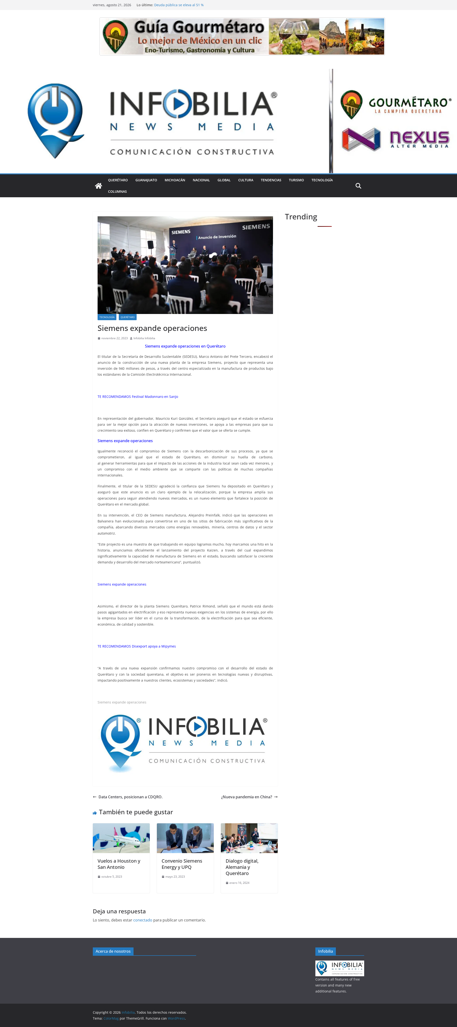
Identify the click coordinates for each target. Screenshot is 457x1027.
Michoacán (175, 180)
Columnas (117, 191)
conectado (142, 920)
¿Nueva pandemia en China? (246, 796)
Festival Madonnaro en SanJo (155, 396)
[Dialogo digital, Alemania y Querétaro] (249, 826)
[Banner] (242, 36)
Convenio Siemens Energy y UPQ (182, 864)
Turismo (296, 180)
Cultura (245, 180)
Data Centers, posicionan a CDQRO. (131, 796)
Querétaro (118, 180)
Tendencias (271, 180)
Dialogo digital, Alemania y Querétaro (242, 867)
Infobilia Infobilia (144, 338)
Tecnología (322, 180)
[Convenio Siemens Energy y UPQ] (185, 826)
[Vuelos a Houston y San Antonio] (121, 826)
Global (224, 180)
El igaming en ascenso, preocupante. (183, 5)
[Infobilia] (228, 72)
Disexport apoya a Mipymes (154, 646)
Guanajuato (146, 180)
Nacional (201, 180)
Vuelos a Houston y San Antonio (119, 864)
